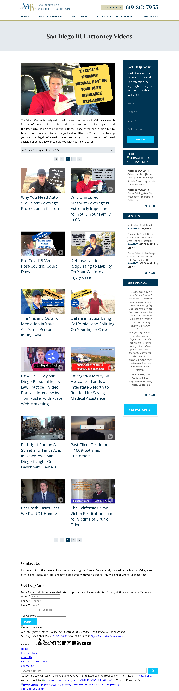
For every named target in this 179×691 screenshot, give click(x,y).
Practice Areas (49, 16)
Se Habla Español (112, 7)
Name (25, 596)
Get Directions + (114, 636)
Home (25, 16)
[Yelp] (45, 644)
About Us (78, 16)
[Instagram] (69, 644)
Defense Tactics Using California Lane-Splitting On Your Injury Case (93, 324)
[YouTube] (84, 644)
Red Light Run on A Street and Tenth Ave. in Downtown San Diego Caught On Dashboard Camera (41, 456)
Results (133, 216)
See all (149, 206)
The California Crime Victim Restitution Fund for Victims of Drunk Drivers (92, 516)
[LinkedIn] (64, 644)
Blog (131, 154)
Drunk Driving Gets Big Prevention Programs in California (140, 197)
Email (25, 605)
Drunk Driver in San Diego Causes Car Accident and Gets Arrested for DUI (142, 260)
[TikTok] (49, 644)
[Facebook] (54, 644)
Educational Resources (34, 661)
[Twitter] (59, 644)
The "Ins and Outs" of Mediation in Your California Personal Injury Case (40, 327)
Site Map (26, 688)
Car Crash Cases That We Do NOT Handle (40, 510)
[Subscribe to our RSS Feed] (140, 162)
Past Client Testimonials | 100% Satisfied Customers (92, 450)
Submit (141, 139)
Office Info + (97, 636)
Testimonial (137, 282)
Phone (26, 600)
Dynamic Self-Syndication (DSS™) (95, 684)
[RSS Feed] (79, 644)
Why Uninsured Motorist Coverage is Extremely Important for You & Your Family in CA (91, 208)
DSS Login (38, 688)
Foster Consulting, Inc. (95, 680)
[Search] (153, 671)
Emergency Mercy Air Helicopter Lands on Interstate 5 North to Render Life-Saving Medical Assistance (90, 387)
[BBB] (40, 644)
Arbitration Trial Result (139, 227)
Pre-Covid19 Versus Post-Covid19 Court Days (39, 266)
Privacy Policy (144, 675)
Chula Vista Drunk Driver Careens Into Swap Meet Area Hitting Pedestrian (142, 241)
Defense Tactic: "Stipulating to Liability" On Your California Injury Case (92, 269)
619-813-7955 (142, 7)
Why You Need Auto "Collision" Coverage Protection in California (42, 203)
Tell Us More (28, 615)
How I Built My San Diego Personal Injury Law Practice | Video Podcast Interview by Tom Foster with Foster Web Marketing (42, 389)
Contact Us (150, 16)
